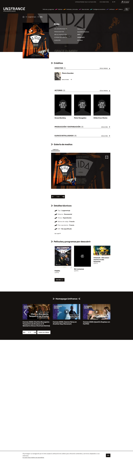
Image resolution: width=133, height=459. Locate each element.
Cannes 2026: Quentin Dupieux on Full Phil (96, 323)
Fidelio (57, 271)
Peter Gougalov (80, 118)
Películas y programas (48, 9)
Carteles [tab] (55, 149)
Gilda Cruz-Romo (100, 118)
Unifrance (112, 9)
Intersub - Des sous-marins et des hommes (101, 260)
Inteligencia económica (99, 9)
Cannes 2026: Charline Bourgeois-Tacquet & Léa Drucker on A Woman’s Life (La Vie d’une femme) (36, 324)
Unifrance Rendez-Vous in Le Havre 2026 (85, 2)
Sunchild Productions (83, 31)
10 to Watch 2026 (104, 2)
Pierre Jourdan (81, 29)
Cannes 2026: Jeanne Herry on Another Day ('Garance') (65, 323)
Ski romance (79, 269)
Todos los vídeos (43, 332)
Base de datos (85, 9)
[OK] (108, 455)
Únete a (121, 9)
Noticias (60, 9)
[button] (106, 157)
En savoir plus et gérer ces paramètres (33, 457)
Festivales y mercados (72, 9)
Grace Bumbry (60, 118)
